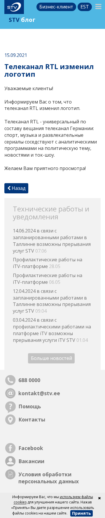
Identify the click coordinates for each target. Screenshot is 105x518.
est (84, 7)
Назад (18, 188)
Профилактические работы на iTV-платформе (47, 263)
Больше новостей (51, 358)
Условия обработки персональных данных (48, 478)
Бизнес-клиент (56, 7)
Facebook (30, 448)
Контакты (31, 419)
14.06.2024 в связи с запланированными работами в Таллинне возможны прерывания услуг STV (52, 241)
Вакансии (31, 461)
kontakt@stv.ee (39, 393)
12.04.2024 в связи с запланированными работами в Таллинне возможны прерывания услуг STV (52, 301)
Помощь (29, 406)
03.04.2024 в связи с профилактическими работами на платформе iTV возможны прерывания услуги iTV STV (52, 330)
